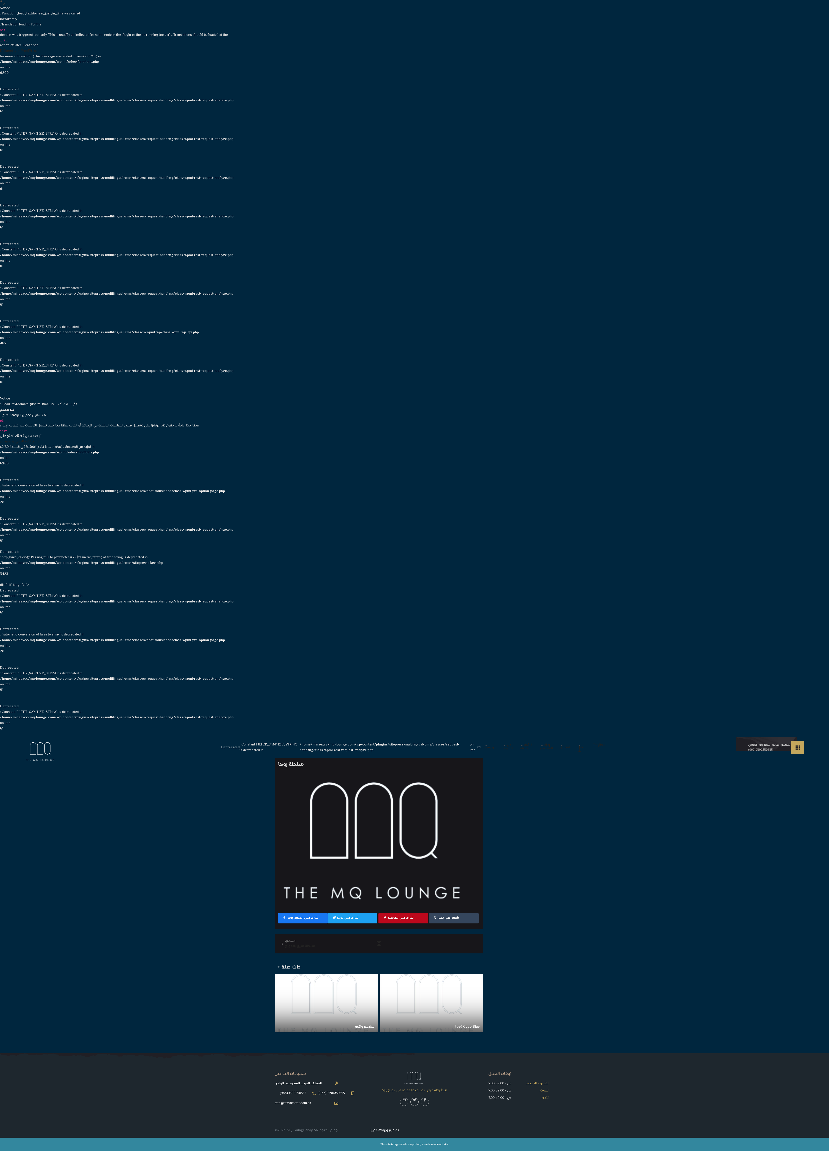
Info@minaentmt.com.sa (293, 1103)
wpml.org (415, 1144)
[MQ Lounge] (41, 751)
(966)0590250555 (760, 750)
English (599, 745)
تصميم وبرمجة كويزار (384, 1130)
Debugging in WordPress (19, 51)
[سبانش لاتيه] (379, 945)
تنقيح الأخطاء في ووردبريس (20, 441)
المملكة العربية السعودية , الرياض (769, 745)
